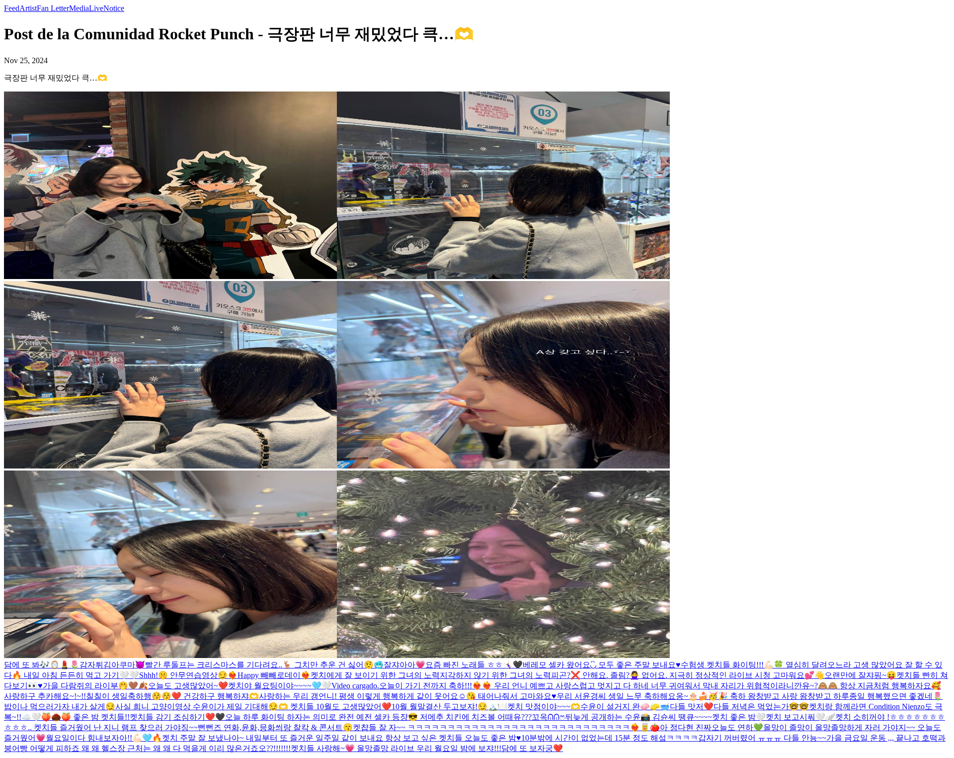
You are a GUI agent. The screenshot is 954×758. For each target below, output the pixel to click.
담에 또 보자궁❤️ (532, 748)
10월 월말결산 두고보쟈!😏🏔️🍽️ (449, 706)
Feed (11, 8)
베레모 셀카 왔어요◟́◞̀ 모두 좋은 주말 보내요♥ (602, 665)
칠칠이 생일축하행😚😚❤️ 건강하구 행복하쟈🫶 (172, 696)
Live (96, 8)
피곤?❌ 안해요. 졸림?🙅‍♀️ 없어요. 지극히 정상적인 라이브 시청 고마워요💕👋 (687, 675)
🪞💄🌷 (65, 665)
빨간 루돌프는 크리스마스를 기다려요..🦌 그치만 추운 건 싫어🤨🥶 (264, 665)
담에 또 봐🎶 (27, 665)
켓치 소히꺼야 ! (862, 717)
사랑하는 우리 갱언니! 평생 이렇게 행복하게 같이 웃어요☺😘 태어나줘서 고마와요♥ (407, 696)
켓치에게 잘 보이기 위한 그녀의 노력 (375, 675)
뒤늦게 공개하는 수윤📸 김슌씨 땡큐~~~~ (638, 717)
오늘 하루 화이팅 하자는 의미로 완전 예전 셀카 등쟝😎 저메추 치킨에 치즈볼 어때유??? (378, 717)
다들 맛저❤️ (692, 706)
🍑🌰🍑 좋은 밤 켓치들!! (85, 717)
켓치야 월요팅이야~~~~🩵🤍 (279, 685)
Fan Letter (53, 8)
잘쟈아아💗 (404, 665)
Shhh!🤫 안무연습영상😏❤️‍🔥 (188, 675)
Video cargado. (355, 685)
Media (79, 8)
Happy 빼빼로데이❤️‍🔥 (274, 675)
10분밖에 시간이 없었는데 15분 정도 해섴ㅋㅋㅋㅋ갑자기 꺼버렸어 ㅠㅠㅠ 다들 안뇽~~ (673, 738)
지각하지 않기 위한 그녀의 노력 (495, 675)
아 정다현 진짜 (686, 727)
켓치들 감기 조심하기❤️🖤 (177, 717)
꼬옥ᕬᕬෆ (548, 717)
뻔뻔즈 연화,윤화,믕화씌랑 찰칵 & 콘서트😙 (275, 727)
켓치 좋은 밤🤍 (739, 717)
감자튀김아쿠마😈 (112, 665)
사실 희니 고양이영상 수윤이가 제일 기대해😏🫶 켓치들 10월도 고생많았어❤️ (253, 706)
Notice (113, 8)
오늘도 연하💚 (737, 727)
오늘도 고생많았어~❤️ (188, 685)
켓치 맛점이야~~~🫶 (543, 706)
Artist (28, 8)
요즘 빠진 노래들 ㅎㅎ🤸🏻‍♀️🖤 (474, 665)
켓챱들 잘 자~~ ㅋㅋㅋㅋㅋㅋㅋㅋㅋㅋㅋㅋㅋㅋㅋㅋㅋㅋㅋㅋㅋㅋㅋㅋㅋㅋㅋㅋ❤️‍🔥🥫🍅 (506, 727)
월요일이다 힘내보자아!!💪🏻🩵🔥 (104, 738)
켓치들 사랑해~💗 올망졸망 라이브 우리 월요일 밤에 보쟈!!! (396, 748)
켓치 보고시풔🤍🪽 (800, 717)
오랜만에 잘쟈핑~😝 (860, 675)
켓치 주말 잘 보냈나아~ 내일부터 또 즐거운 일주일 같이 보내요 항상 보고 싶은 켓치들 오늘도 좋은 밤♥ (341, 738)
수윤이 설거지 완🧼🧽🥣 (625, 706)
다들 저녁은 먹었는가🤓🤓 (761, 706)
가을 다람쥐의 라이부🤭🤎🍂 (95, 685)
